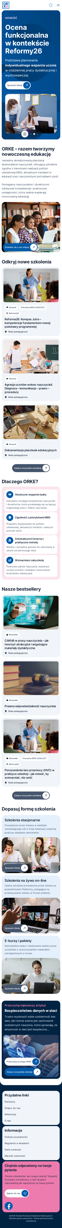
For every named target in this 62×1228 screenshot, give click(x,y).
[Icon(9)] (9, 1206)
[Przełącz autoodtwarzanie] (24, 134)
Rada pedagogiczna (18, 331)
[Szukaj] (51, 5)
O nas (8, 1120)
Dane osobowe (13, 1149)
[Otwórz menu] (58, 5)
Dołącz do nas (12, 1108)
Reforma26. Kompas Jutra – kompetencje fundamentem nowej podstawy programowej (27, 323)
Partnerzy (10, 1101)
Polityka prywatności (16, 1137)
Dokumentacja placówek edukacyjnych (31, 450)
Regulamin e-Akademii (17, 1143)
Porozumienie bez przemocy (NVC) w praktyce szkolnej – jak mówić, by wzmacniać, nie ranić (30, 773)
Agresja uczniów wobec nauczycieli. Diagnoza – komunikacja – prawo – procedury (29, 388)
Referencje (10, 1114)
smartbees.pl (31, 1221)
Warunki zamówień (15, 1155)
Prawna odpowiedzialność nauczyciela (30, 706)
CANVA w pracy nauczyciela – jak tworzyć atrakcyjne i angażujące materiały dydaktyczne (27, 644)
